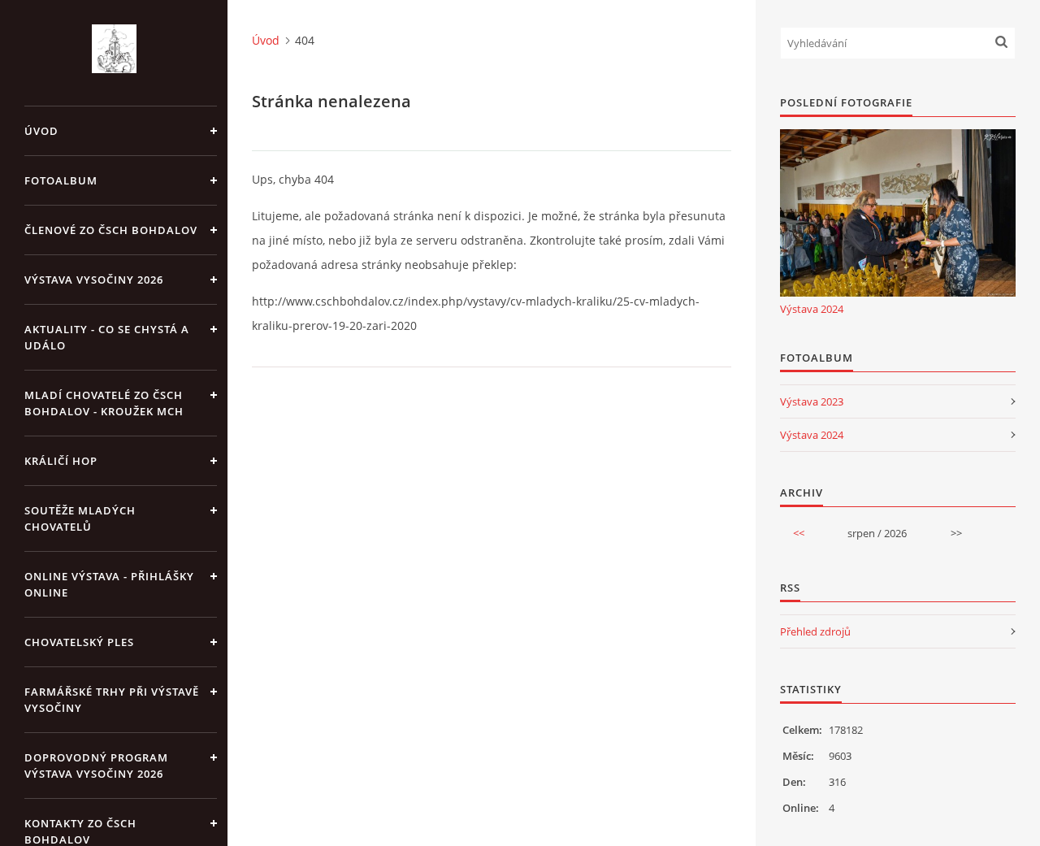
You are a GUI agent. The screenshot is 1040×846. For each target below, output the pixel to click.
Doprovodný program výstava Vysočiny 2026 (96, 765)
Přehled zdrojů (815, 631)
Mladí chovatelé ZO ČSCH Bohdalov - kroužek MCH (104, 403)
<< (798, 533)
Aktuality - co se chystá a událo (106, 337)
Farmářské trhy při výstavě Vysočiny (111, 699)
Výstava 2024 (811, 309)
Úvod (41, 131)
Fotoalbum (61, 180)
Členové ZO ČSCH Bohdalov (110, 230)
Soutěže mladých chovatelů (80, 518)
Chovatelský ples (79, 642)
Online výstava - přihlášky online (109, 584)
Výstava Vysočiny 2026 (93, 279)
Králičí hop (61, 460)
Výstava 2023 (811, 401)
